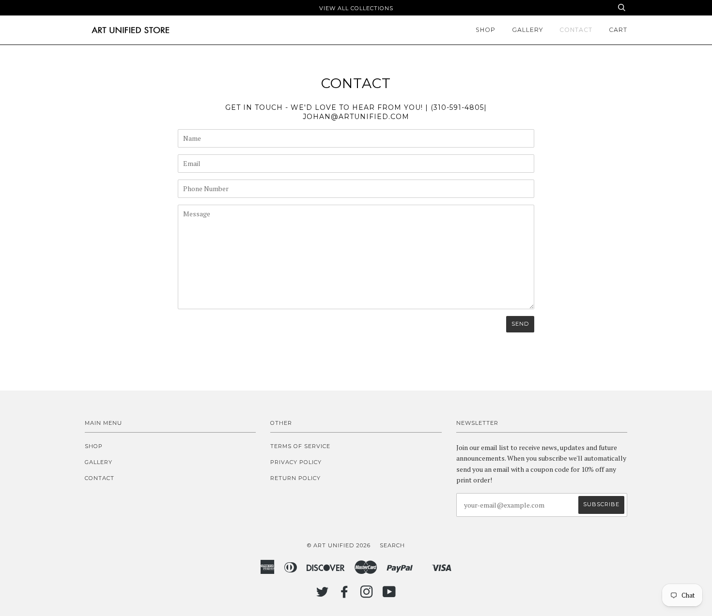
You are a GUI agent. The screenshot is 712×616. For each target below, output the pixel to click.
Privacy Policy (296, 462)
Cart (618, 29)
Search (392, 545)
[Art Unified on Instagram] (366, 594)
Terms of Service (300, 446)
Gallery (527, 29)
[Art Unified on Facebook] (344, 594)
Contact (575, 29)
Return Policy (295, 478)
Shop (485, 29)
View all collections (356, 8)
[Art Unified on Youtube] (389, 594)
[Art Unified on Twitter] (322, 594)
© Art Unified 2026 (339, 545)
